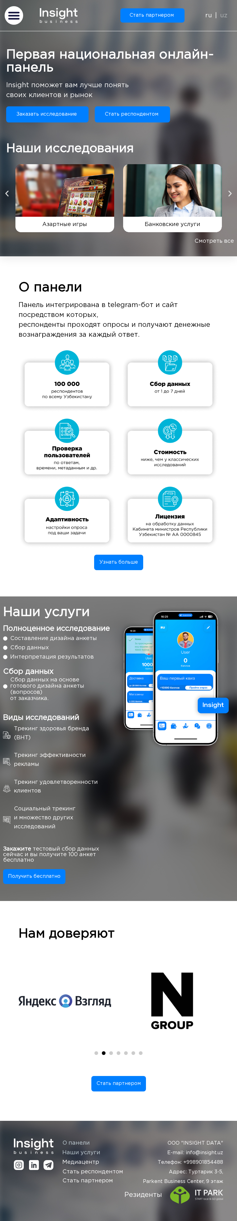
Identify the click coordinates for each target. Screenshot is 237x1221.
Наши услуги (81, 1152)
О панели (76, 1143)
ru (208, 15)
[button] (14, 15)
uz (223, 15)
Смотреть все (214, 241)
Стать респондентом (92, 1171)
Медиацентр (80, 1162)
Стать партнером (87, 1180)
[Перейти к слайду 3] (111, 1053)
